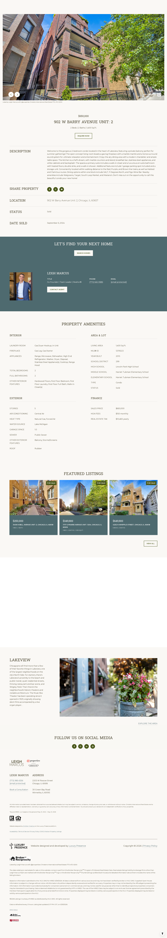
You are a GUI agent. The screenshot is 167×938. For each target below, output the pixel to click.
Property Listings (55, 831)
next (17, 94)
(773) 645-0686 (96, 282)
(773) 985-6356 (16, 781)
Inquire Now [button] (83, 136)
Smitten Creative (29, 826)
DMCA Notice (44, 831)
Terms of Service (24, 831)
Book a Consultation (19, 790)
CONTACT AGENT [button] (57, 290)
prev (11, 94)
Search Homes (83, 253)
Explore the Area (147, 723)
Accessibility (13, 831)
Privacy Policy (34, 831)
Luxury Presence (77, 846)
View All (151, 544)
